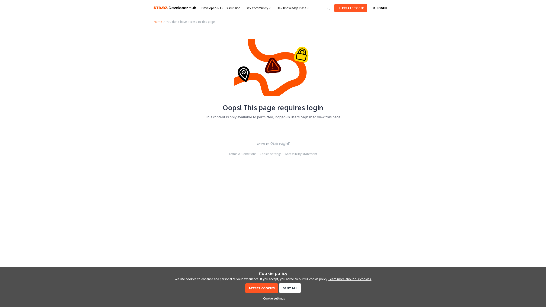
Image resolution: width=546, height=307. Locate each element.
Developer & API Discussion (220, 8)
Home (158, 22)
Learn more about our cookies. (350, 279)
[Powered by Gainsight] (273, 145)
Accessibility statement (301, 154)
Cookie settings (271, 154)
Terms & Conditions (242, 154)
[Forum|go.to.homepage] (175, 8)
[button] (350, 8)
